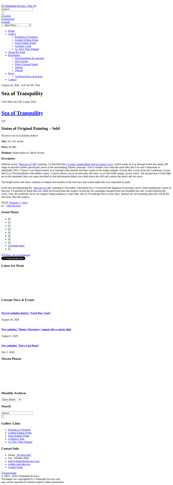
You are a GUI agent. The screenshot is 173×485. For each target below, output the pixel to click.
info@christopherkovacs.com (23, 461)
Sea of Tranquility (22, 113)
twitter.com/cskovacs (19, 464)
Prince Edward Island (26, 64)
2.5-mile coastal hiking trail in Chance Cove (89, 164)
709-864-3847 (23, 455)
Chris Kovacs (13, 205)
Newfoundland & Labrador (29, 58)
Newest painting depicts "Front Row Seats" (26, 313)
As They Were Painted (27, 49)
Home (11, 30)
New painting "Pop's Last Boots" (20, 345)
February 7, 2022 (18, 202)
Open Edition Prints (25, 43)
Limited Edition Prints (26, 40)
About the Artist (16, 52)
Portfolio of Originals (26, 37)
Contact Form (15, 467)
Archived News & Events (28, 76)
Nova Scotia (21, 61)
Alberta (19, 67)
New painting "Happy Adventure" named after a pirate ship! (36, 329)
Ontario (19, 70)
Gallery (12, 34)
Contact (12, 79)
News (11, 73)
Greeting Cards (23, 46)
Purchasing (14, 55)
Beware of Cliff (27, 164)
